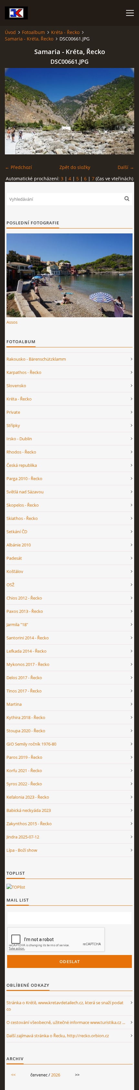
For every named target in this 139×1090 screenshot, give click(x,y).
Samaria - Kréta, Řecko (29, 39)
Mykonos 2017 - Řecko (27, 664)
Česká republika (21, 465)
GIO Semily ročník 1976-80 (31, 744)
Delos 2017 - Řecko (24, 677)
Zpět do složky (74, 167)
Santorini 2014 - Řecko (27, 638)
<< (13, 1075)
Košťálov (14, 571)
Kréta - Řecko (65, 32)
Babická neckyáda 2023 (28, 810)
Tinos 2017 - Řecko (24, 691)
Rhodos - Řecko (21, 452)
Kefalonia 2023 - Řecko (27, 797)
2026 (55, 1075)
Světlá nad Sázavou (25, 492)
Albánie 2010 (18, 545)
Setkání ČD (16, 531)
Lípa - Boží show (21, 850)
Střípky (13, 425)
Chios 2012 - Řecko (24, 598)
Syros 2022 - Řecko (24, 784)
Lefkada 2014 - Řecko (26, 651)
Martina (14, 704)
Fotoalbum (33, 32)
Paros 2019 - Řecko (24, 757)
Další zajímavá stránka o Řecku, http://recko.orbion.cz (57, 1036)
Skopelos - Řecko (22, 505)
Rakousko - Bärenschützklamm (36, 359)
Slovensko (16, 385)
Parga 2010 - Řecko (24, 478)
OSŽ (10, 585)
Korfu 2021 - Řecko (24, 770)
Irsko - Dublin (19, 439)
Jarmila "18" (17, 624)
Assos (11, 322)
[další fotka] (123, 111)
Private (13, 412)
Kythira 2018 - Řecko (25, 717)
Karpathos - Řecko (23, 372)
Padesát (14, 558)
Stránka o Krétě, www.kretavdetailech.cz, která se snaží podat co (64, 1006)
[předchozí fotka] (15, 111)
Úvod (10, 32)
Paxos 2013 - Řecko (24, 611)
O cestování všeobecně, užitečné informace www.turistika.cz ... (65, 1022)
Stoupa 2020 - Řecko (25, 731)
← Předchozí (18, 167)
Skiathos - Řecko (22, 518)
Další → (126, 167)
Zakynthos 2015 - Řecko (29, 823)
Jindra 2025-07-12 (22, 837)
